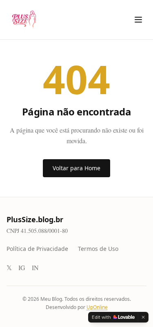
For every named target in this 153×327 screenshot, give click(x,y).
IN (35, 267)
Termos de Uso (98, 249)
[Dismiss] (143, 317)
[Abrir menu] (138, 19)
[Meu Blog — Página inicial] (23, 20)
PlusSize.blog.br (35, 219)
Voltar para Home (76, 168)
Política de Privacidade (37, 249)
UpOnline (97, 307)
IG (21, 267)
